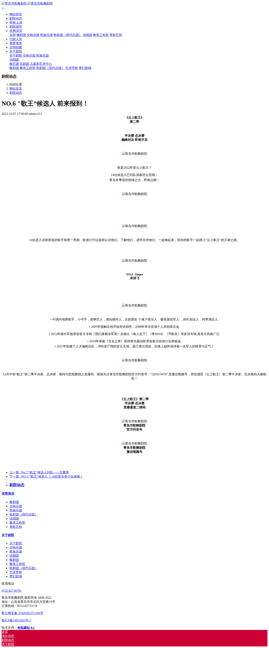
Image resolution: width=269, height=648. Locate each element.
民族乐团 (15, 510)
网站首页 (15, 14)
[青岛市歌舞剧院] (134, 4)
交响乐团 (15, 506)
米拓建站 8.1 (26, 627)
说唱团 (14, 518)
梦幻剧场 (15, 576)
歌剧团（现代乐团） (23, 514)
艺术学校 (15, 572)
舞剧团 (14, 502)
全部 (12, 35)
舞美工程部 (17, 522)
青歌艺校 (15, 526)
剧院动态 (15, 92)
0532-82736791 (11, 590)
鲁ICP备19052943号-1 (16, 620)
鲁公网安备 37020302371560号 (22, 613)
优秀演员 (8, 493)
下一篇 (46, 476)
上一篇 (39, 472)
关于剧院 (8, 535)
